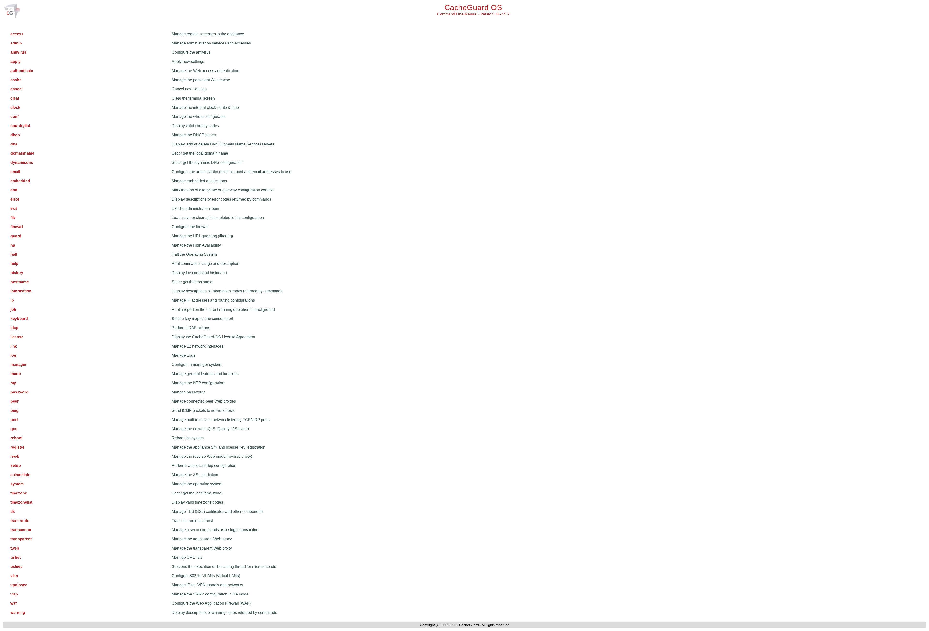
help (14, 263)
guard (15, 236)
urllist (15, 557)
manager (18, 365)
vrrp (14, 594)
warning (17, 612)
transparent (21, 539)
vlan (14, 576)
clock (15, 107)
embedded (20, 181)
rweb (14, 456)
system (17, 484)
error (14, 199)
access (16, 34)
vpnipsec (18, 585)
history (16, 273)
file (13, 218)
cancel (16, 89)
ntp (13, 383)
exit (13, 208)
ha (12, 245)
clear (14, 98)
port (14, 420)
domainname (22, 153)
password (19, 392)
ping (14, 410)
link (13, 346)
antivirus (18, 52)
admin (16, 43)
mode (15, 374)
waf (13, 603)
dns (13, 144)
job (13, 309)
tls (12, 511)
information (20, 291)
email (15, 172)
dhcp (15, 135)
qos (13, 429)
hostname (19, 282)
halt (13, 254)
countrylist (20, 126)
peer (14, 401)
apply (15, 61)
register (17, 447)
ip (12, 300)
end (13, 190)
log (13, 355)
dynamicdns (21, 162)
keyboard (19, 319)
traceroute (19, 521)
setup (15, 466)
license (16, 337)
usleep (16, 567)
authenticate (21, 71)
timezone (18, 493)
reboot (16, 438)
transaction (20, 530)
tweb (14, 548)
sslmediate (20, 475)
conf (14, 117)
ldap (14, 328)
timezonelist (21, 502)
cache (16, 80)
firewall (16, 227)
